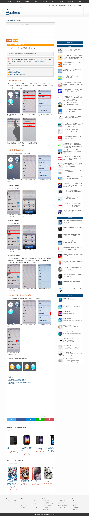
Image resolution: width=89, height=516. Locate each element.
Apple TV (70, 1)
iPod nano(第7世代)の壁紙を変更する (16, 380)
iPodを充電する (11, 383)
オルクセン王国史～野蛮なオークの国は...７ (24, 481)
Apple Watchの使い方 (48, 504)
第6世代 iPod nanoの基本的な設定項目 (36, 61)
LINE (74, 500)
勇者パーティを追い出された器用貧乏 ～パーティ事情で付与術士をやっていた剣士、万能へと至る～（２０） (12, 483)
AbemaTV (75, 509)
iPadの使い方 (46, 502)
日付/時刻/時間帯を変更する (15, 73)
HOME (9, 1)
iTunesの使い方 (61, 507)
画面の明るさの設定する (15, 71)
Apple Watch (45, 1)
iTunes (62, 1)
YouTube (75, 507)
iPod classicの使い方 (63, 502)
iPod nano (15, 40)
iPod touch (9, 40)
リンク (8, 504)
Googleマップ (76, 504)
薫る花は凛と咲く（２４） (36, 481)
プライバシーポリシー (12, 502)
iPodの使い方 (17, 20)
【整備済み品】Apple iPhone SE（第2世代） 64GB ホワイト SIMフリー (53, 449)
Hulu (74, 505)
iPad (36, 1)
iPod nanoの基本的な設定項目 (13, 12)
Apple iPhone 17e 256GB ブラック (40, 448)
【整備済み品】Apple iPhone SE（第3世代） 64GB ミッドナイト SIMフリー (26, 449)
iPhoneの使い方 (46, 500)
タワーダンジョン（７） (48, 480)
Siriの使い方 (46, 509)
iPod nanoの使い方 (62, 504)
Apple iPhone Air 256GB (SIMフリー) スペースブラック (13, 449)
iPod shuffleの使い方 (62, 505)
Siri (33, 505)
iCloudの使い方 (46, 507)
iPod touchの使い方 (62, 500)
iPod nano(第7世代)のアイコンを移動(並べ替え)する (19, 382)
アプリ (79, 1)
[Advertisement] (30, 31)
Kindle (74, 502)
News (18, 1)
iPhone (27, 1)
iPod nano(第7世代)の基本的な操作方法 (16, 379)
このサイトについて (12, 500)
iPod (53, 1)
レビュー (35, 507)
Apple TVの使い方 (47, 505)
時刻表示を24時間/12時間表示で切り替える (19, 74)
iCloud (34, 504)
